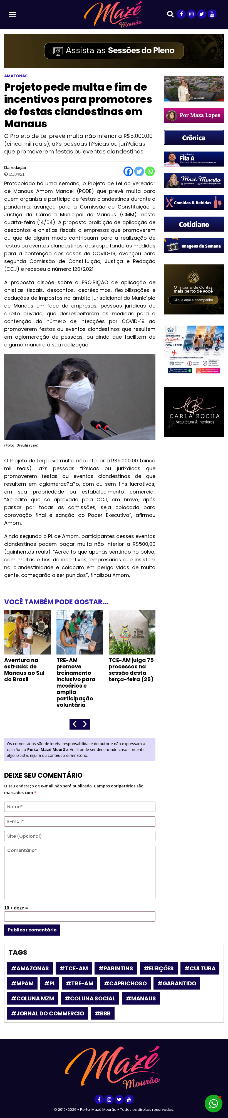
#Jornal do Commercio (47, 1013)
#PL (49, 983)
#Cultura (199, 968)
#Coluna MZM (32, 998)
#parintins (115, 968)
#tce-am (74, 968)
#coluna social (90, 998)
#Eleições (159, 968)
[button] (213, 1103)
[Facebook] (128, 171)
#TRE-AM (79, 983)
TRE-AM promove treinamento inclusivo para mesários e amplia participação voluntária (76, 682)
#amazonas (30, 968)
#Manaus (141, 998)
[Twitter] (139, 171)
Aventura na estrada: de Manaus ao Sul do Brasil (24, 669)
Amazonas (16, 76)
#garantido (176, 983)
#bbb (103, 1013)
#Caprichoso (125, 983)
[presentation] (75, 724)
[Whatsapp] (150, 171)
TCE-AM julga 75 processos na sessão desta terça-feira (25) (131, 669)
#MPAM (22, 983)
